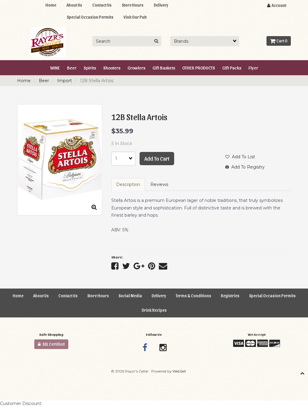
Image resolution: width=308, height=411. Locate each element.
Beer (44, 80)
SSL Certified (53, 344)
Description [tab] (128, 184)
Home (24, 80)
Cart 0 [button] (281, 40)
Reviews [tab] (159, 184)
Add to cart (156, 158)
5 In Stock (121, 143)
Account (278, 5)
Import (64, 80)
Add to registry (247, 167)
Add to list (242, 156)
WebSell (179, 371)
